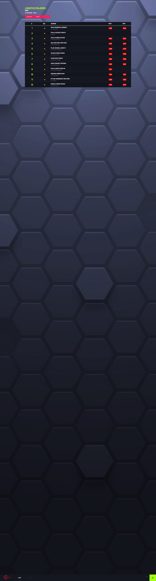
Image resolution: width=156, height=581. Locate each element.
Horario (37, 16)
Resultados (29, 16)
